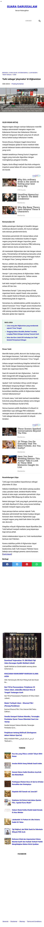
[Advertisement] (22, 47)
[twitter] (19, 15)
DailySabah (7, 554)
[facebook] (14, 15)
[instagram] (29, 15)
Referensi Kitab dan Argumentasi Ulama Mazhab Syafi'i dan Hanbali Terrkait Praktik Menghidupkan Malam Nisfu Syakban (27, 841)
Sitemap (22, 921)
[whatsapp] (37, 564)
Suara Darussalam (22, 6)
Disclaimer (14, 921)
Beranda (5, 921)
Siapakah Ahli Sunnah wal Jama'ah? (24, 792)
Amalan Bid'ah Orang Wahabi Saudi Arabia (27, 763)
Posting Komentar (18, 84)
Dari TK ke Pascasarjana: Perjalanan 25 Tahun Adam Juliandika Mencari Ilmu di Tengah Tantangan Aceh (19, 689)
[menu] (3, 21)
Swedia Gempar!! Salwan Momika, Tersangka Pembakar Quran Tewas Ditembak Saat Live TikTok (21, 719)
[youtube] (24, 15)
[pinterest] (27, 564)
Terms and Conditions (34, 921)
